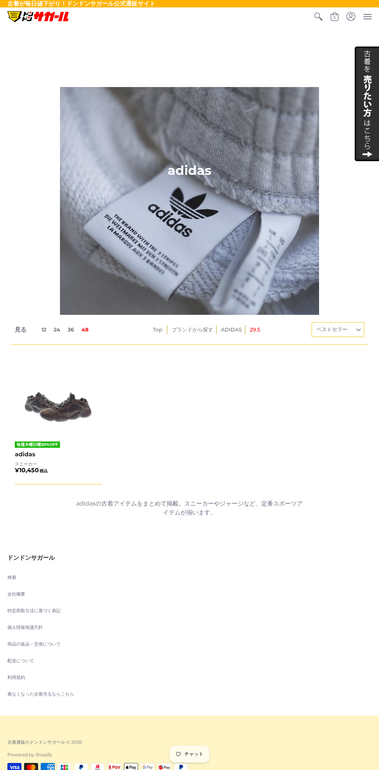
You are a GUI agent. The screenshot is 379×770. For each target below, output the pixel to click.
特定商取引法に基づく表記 (34, 610)
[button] (318, 16)
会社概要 (16, 594)
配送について (20, 660)
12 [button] (43, 329)
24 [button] (57, 329)
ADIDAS (231, 329)
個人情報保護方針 (25, 627)
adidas (25, 454)
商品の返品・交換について (34, 644)
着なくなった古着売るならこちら (40, 694)
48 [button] (84, 329)
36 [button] (71, 329)
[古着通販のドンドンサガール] (38, 16)
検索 (11, 577)
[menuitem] (318, 16)
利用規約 (16, 677)
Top (157, 329)
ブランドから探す (192, 329)
